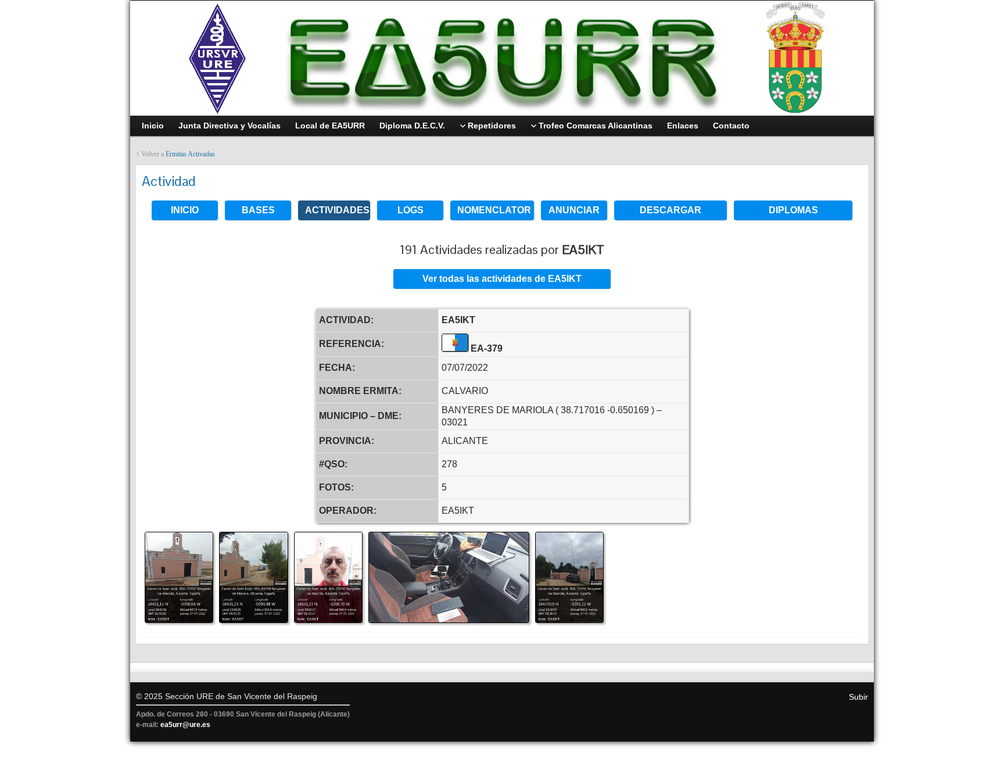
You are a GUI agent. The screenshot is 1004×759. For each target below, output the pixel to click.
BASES (258, 210)
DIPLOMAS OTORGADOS (793, 212)
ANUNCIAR (574, 210)
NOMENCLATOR (494, 210)
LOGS (410, 210)
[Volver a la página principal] (502, 58)
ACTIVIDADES (337, 210)
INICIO (185, 210)
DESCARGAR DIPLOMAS (670, 212)
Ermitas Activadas (190, 154)
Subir (858, 696)
